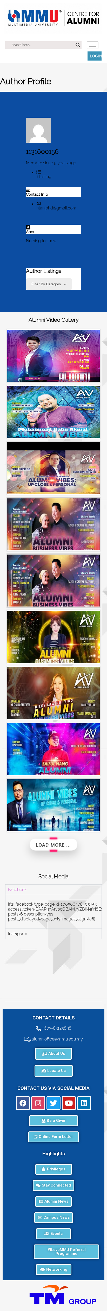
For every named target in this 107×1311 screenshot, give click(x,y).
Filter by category (46, 284)
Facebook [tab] (17, 889)
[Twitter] (53, 1103)
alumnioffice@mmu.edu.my (57, 1038)
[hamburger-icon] (92, 45)
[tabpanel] (53, 911)
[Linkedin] (84, 1103)
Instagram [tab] (17, 933)
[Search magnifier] (78, 45)
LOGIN (96, 56)
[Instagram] (38, 1103)
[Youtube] (69, 1103)
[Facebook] (23, 1103)
